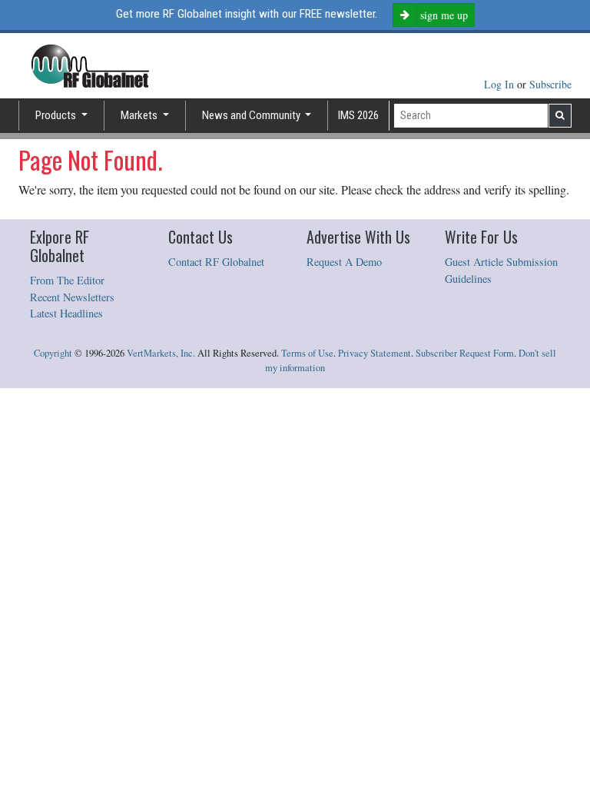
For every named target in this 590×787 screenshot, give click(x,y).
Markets (140, 115)
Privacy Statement (374, 353)
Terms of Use (307, 353)
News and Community (252, 115)
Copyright (53, 353)
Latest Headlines (66, 313)
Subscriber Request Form (465, 353)
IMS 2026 (358, 115)
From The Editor (67, 280)
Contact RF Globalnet (216, 261)
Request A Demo (344, 261)
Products (56, 115)
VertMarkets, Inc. (161, 353)
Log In (500, 84)
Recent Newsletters (72, 297)
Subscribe (550, 84)
